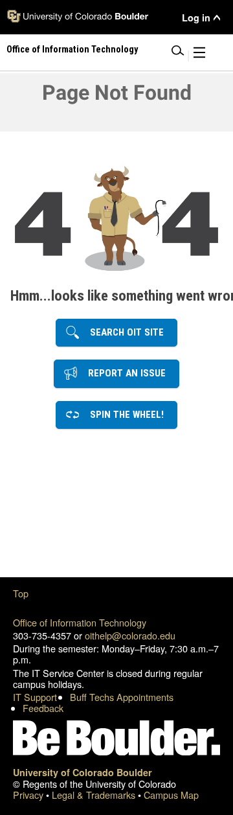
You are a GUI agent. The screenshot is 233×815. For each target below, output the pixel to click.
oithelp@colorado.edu (130, 635)
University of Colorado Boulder (82, 772)
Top (20, 593)
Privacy (29, 794)
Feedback (43, 708)
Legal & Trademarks (95, 794)
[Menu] (199, 55)
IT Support (35, 697)
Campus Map (171, 794)
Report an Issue (123, 373)
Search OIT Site (123, 332)
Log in (196, 18)
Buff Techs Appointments (121, 697)
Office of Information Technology (79, 622)
